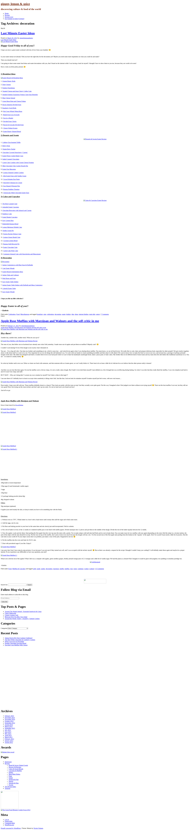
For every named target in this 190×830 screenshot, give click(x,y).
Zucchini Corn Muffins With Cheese (16, 645)
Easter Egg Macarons (9, 169)
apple (38, 569)
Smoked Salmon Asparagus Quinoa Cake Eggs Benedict (20, 94)
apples (43, 569)
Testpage (7, 788)
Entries (8, 821)
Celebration (12, 314)
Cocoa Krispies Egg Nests (11, 179)
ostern (98, 314)
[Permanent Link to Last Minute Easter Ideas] (9, 41)
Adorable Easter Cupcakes (10, 207)
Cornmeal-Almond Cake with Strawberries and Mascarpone (22, 254)
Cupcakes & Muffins (15, 771)
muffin (62, 569)
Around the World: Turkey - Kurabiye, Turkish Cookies (22, 618)
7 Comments (105, 314)
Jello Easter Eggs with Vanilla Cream (14, 176)
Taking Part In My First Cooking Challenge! (18, 638)
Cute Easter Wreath (8, 268)
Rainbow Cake (7, 214)
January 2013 (9, 741)
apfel (34, 569)
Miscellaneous (24, 314)
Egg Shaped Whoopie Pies (11, 186)
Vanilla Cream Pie (8, 230)
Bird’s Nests (6, 146)
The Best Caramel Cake (9, 204)
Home (7, 13)
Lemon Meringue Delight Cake (12, 227)
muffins (67, 569)
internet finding (83, 314)
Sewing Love (9, 17)
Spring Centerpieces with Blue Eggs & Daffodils (17, 265)
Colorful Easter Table (9, 288)
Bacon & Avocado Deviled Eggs (13, 125)
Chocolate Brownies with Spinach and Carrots (16, 210)
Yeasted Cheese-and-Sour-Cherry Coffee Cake (17, 91)
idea (73, 314)
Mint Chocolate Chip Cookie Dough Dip (15, 166)
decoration (58, 314)
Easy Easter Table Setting (10, 282)
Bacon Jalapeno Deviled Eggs (11, 105)
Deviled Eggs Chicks (9, 121)
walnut (86, 569)
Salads (11, 778)
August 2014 (9, 725)
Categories (4, 628)
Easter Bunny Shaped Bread (12, 131)
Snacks (11, 781)
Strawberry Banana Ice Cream (12, 183)
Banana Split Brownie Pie (11, 244)
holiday (68, 314)
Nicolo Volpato (38, 828)
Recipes (7, 15)
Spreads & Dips (14, 783)
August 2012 (9, 742)
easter (63, 314)
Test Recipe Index (10, 786)
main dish (92, 314)
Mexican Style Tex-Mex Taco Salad (16, 617)
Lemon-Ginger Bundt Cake (11, 237)
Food (18, 314)
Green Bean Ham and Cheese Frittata (14, 101)
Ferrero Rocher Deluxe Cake (12, 234)
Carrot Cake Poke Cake (10, 251)
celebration (50, 314)
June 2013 (8, 732)
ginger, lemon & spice (15, 4)
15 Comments (99, 569)
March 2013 (8, 737)
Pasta (10, 776)
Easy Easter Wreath (8, 292)
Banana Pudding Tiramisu (11, 189)
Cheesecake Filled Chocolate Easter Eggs (16, 193)
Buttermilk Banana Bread (10, 224)
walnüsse (80, 569)
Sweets (11, 785)
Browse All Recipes (15, 767)
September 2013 (10, 728)
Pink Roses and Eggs (9, 278)
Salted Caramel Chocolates (10, 159)
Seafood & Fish (14, 779)
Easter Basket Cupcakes (9, 217)
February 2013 (9, 739)
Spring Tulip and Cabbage (10, 275)
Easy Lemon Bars (8, 220)
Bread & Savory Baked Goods (18, 765)
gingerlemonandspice (26, 38)
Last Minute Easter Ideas (18, 33)
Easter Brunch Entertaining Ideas (12, 272)
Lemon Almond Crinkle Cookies (13, 172)
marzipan (56, 569)
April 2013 (8, 735)
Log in (7, 819)
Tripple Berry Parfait (8, 149)
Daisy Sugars (6, 84)
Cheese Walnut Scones (10, 128)
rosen (75, 569)
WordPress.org (9, 825)
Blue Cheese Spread (8, 98)
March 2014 (8, 726)
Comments (10, 823)
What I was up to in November (14, 641)
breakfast (40, 314)
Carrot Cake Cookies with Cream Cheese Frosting (18, 162)
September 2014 (10, 723)
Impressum (8, 762)
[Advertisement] (37, 574)
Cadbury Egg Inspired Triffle (11, 142)
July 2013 (8, 730)
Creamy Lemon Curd (11, 615)
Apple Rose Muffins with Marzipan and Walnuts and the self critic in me (50, 321)
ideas (76, 314)
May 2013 (8, 733)
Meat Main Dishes (14, 774)
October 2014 (9, 721)
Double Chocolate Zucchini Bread (15, 643)
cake (44, 314)
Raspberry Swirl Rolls (9, 108)
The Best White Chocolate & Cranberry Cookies (20, 640)
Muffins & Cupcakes (18, 569)
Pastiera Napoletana (8, 88)
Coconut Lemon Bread (10, 240)
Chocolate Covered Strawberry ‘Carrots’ (15, 152)
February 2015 (9, 716)
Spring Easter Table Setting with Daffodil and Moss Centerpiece (22, 285)
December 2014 (10, 717)
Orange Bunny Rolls (8, 81)
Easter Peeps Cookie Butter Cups (12, 156)
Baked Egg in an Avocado (11, 115)
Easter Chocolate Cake (10, 247)
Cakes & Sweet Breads (16, 769)
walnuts (91, 569)
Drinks (11, 772)
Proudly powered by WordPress (11, 828)
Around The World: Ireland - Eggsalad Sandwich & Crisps (23, 611)
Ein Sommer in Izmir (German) (14, 19)
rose (71, 569)
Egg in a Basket (8, 118)
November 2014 (10, 719)
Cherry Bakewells (10, 613)
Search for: (4, 585)
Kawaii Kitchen (19, 405)
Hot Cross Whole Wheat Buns (12, 111)
